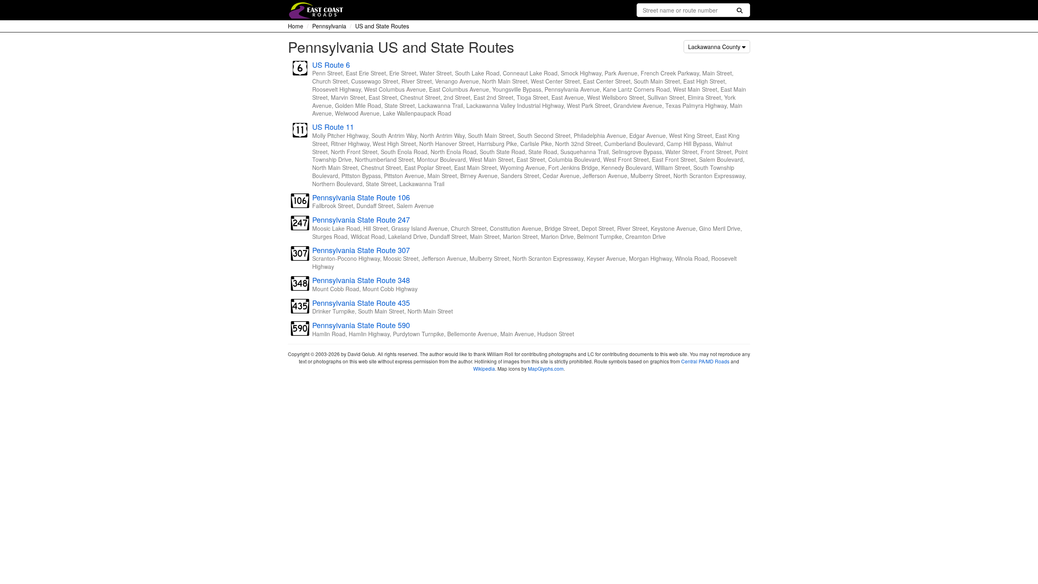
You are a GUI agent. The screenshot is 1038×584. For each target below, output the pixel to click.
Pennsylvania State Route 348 (361, 280)
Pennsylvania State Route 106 (361, 197)
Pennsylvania (329, 26)
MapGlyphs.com (546, 368)
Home (295, 26)
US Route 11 (333, 126)
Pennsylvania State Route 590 (361, 325)
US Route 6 (331, 64)
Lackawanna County (715, 47)
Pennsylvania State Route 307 (361, 250)
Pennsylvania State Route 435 (361, 302)
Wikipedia (484, 368)
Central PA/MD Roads (705, 361)
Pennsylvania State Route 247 (361, 219)
